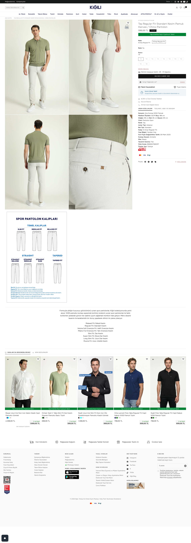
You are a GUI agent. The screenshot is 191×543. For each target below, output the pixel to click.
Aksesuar (134, 14)
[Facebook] (178, 1)
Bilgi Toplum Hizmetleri (103, 462)
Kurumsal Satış (8, 462)
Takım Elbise (42, 14)
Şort (77, 14)
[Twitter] (181, 1)
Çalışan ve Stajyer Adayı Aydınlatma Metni (109, 475)
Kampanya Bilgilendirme (42, 457)
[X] (149, 162)
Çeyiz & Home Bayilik (10, 467)
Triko (109, 14)
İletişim (67, 457)
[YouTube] (184, 1)
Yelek (91, 14)
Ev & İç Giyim (160, 14)
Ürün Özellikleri (145, 108)
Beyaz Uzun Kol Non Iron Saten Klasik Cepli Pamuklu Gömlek (23, 414)
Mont (116, 14)
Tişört (52, 14)
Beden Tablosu (143, 69)
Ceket (84, 14)
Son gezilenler (41, 352)
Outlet (170, 14)
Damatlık (31, 14)
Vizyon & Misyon (8, 472)
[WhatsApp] (152, 162)
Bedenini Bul (38, 472)
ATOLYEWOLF (146, 14)
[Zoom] (37, 67)
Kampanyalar (20, 1)
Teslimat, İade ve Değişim (164, 108)
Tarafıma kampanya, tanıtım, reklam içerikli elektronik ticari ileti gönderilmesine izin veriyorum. (171, 472)
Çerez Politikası (101, 485)
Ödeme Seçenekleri (40, 460)
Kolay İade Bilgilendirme (42, 462)
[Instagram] (175, 1)
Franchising (7, 460)
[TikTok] (187, 1)
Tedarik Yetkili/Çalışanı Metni (105, 480)
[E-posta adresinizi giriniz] (185, 466)
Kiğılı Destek (181, 161)
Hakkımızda (7, 457)
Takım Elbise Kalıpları (41, 467)
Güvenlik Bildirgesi (102, 460)
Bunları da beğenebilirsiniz (19, 352)
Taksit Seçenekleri (148, 87)
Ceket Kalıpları (39, 470)
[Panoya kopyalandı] (156, 162)
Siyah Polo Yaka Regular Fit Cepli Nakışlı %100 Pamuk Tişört (166, 414)
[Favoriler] (180, 7)
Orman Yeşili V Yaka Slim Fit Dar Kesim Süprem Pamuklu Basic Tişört (57, 414)
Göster (182, 82)
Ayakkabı (124, 14)
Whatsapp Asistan (73, 465)
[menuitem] (10, 1)
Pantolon (69, 14)
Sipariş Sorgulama (40, 475)
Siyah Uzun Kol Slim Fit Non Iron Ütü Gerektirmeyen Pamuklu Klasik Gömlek (93, 414)
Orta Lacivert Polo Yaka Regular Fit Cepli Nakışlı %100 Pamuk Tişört (130, 414)
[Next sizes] (28, 407)
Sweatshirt (100, 14)
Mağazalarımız (10, 1)
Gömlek (60, 14)
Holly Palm (102, 499)
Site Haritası (7, 470)
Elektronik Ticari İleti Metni (104, 478)
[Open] (4, 538)
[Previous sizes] (17, 407)
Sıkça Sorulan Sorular (41, 465)
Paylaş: (140, 161)
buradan (170, 477)
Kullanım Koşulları (101, 457)
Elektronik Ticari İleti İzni (103, 483)
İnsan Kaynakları (8, 465)
